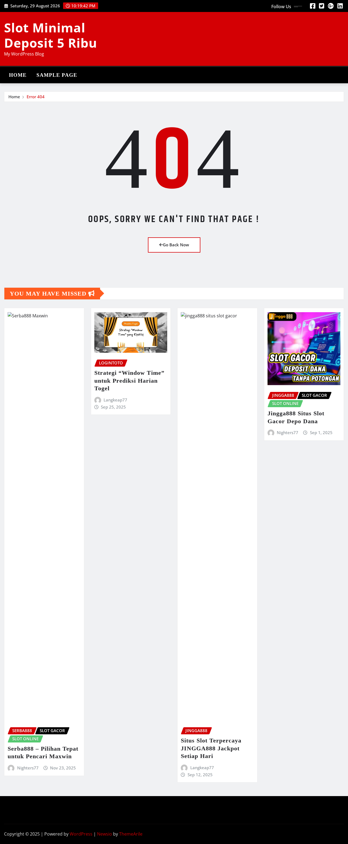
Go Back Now (176, 244)
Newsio (104, 834)
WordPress (81, 834)
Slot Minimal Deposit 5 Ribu (50, 35)
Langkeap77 (115, 400)
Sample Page (56, 75)
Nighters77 (28, 768)
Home (18, 75)
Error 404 (36, 96)
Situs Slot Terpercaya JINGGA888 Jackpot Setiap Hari (211, 748)
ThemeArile (130, 834)
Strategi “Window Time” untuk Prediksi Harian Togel (129, 380)
